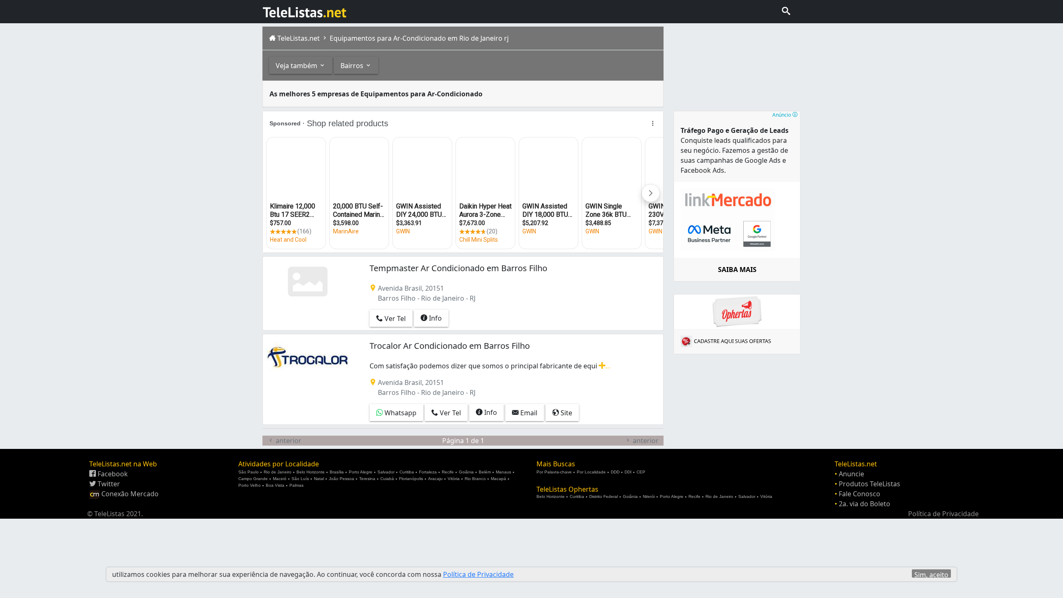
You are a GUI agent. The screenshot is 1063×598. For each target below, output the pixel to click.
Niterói (649, 496)
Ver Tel (394, 318)
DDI (628, 472)
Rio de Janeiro (277, 472)
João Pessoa (341, 478)
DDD (615, 472)
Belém (485, 472)
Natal (319, 478)
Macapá (498, 478)
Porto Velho (249, 485)
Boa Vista (275, 485)
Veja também (297, 65)
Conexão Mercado (129, 493)
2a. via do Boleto (864, 503)
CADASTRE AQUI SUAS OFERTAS (732, 341)
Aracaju (435, 478)
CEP (641, 472)
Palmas (296, 485)
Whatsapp (399, 412)
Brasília (337, 472)
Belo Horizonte (310, 472)
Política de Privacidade (943, 513)
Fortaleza (428, 472)
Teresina (367, 478)
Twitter (108, 483)
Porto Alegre (360, 472)
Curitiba (406, 472)
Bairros (352, 65)
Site (565, 412)
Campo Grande (253, 478)
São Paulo (248, 472)
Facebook (112, 473)
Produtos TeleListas (869, 483)
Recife (448, 472)
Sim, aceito (931, 574)
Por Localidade (591, 472)
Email (528, 412)
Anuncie (851, 473)
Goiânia (466, 472)
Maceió (280, 478)
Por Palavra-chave (554, 472)
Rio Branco (475, 478)
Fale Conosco (859, 493)
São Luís (300, 478)
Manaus (503, 472)
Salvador (385, 472)
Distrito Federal (603, 496)
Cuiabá (387, 478)
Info (434, 318)
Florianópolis (411, 478)
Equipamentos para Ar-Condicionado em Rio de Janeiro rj (418, 38)
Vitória (454, 478)
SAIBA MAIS (737, 269)
